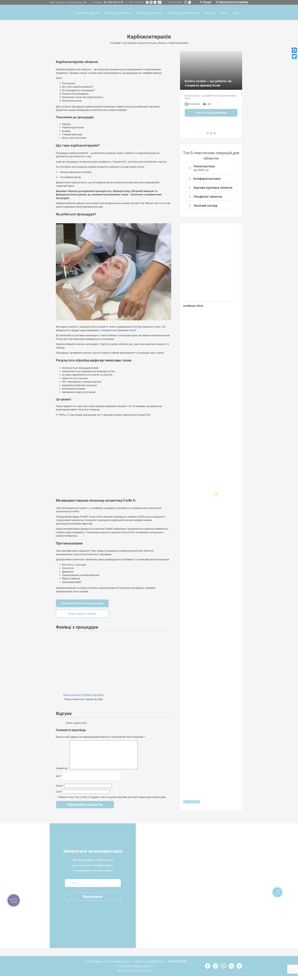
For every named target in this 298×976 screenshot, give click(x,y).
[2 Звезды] (59, 723)
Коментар (62, 768)
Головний (115, 42)
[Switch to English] (60, 54)
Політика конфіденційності (135, 966)
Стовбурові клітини (117, 13)
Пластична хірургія (86, 13)
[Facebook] (294, 50)
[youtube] (155, 3)
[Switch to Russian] (57, 54)
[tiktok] (159, 3)
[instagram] (151, 3)
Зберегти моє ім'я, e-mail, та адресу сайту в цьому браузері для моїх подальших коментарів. (112, 797)
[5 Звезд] (64, 723)
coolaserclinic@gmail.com (148, 961)
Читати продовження (211, 113)
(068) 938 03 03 (115, 2)
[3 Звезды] (60, 723)
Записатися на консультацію (82, 603)
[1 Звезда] (57, 723)
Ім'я (59, 776)
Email (60, 785)
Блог (224, 13)
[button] (180, 94)
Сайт (58, 791)
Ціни (236, 13)
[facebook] (147, 3)
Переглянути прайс (82, 614)
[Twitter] (294, 56)
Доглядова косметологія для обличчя (144, 42)
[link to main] (57, 12)
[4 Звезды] (62, 723)
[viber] (185, 3)
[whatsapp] (189, 3)
